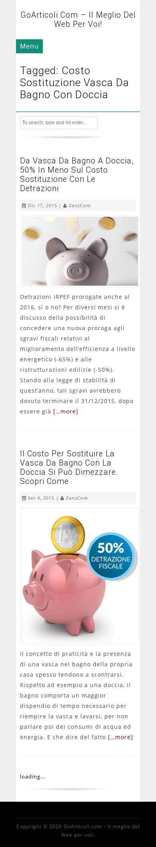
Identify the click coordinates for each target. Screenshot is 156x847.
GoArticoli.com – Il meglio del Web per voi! (78, 19)
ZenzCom (80, 205)
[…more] (65, 411)
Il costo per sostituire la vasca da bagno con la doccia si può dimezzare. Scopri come (69, 467)
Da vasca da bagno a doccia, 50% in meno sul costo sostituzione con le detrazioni (77, 174)
